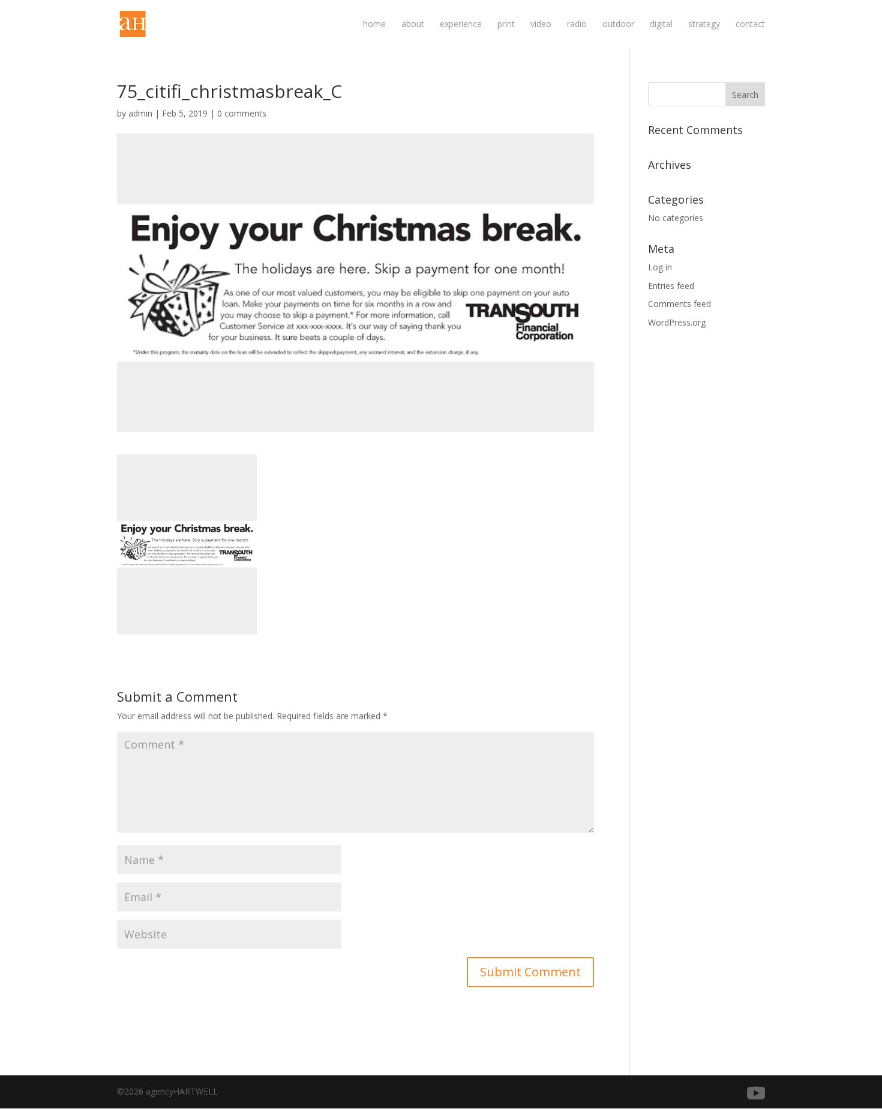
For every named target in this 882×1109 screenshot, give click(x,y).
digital (661, 24)
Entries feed (671, 285)
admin (140, 113)
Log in (660, 267)
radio (577, 24)
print (506, 24)
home (374, 24)
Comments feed (679, 303)
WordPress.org (677, 322)
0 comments (241, 113)
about (412, 24)
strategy (704, 24)
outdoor (618, 24)
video (540, 24)
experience (461, 24)
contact (750, 24)
